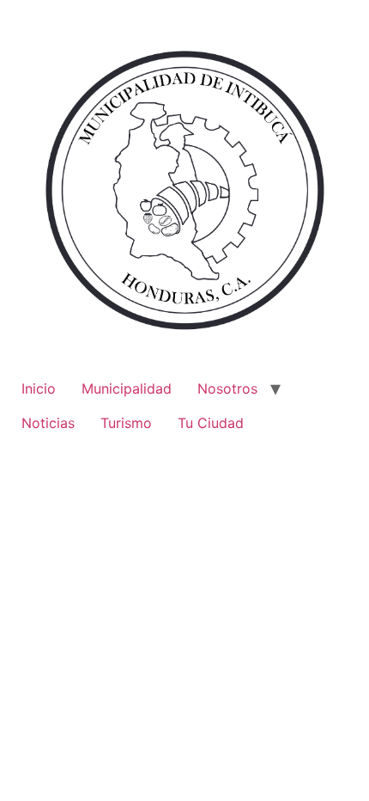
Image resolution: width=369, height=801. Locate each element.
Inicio (38, 388)
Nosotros (227, 388)
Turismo (126, 422)
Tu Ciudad (211, 422)
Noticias (48, 422)
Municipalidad (127, 388)
